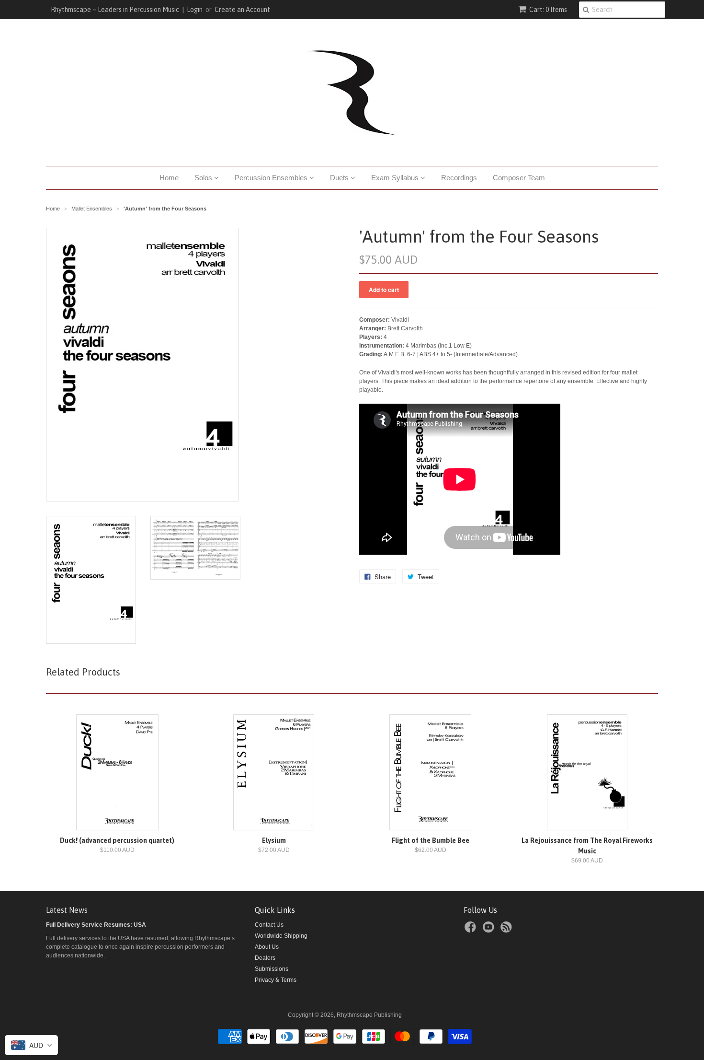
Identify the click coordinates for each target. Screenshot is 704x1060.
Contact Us (269, 924)
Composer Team (519, 178)
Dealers (265, 958)
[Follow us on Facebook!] (472, 930)
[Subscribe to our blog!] (507, 930)
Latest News (67, 910)
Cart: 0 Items (548, 9)
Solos (204, 178)
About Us (267, 947)
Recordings (459, 178)
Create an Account (242, 9)
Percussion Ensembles (272, 178)
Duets (340, 178)
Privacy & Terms (275, 980)
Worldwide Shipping (281, 935)
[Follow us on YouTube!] (490, 930)
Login (195, 9)
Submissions (271, 969)
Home (169, 178)
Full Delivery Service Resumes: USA (96, 924)
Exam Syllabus (395, 178)
